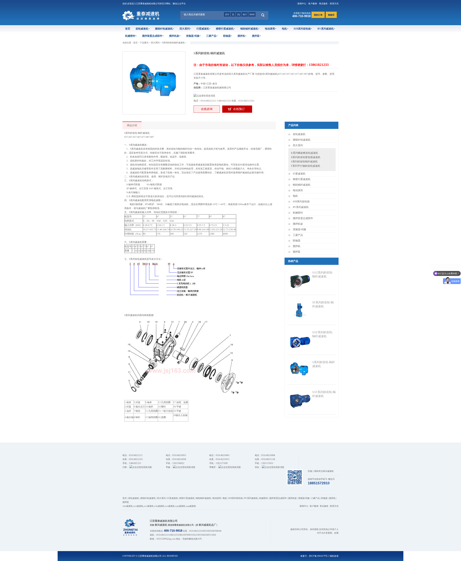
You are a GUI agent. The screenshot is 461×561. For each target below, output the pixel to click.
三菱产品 (211, 36)
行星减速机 (202, 28)
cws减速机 (170, 506)
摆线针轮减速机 (164, 28)
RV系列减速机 (325, 28)
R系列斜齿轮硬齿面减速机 (305, 157)
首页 (127, 28)
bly (245, 14)
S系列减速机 (130, 315)
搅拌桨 (255, 36)
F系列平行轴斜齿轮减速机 (305, 166)
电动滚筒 (270, 28)
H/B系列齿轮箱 (302, 28)
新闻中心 (301, 3)
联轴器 (227, 36)
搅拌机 (241, 36)
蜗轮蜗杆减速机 (249, 28)
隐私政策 (334, 556)
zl (233, 14)
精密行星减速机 (225, 28)
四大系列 (185, 28)
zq (238, 14)
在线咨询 (206, 109)
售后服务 (323, 3)
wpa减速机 (191, 506)
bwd (252, 14)
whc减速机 (127, 506)
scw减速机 (149, 506)
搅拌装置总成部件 (152, 36)
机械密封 (130, 36)
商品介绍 (132, 125)
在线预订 (239, 109)
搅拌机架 (174, 36)
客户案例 (312, 3)
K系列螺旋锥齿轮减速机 (304, 153)
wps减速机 (180, 506)
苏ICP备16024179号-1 (319, 556)
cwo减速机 (138, 506)
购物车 (331, 15)
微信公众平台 (179, 3)
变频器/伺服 (192, 36)
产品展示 (144, 42)
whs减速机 (159, 506)
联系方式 (334, 3)
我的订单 (318, 15)
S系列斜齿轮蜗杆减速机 (173, 42)
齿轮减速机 (142, 28)
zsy (227, 14)
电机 (284, 28)
